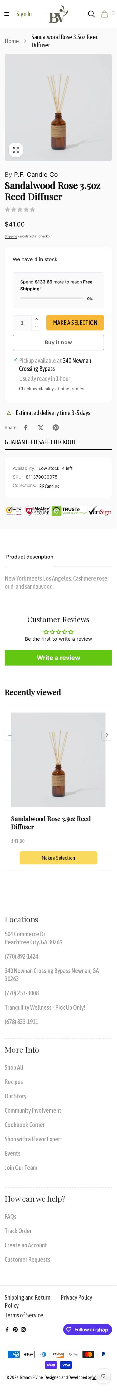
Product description (30, 557)
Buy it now (58, 342)
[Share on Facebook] (26, 427)
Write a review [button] (58, 657)
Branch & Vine (31, 1377)
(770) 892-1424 (21, 956)
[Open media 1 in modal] (58, 107)
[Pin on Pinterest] (56, 427)
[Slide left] (10, 735)
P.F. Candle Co (31, 174)
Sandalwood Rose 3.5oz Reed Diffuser (51, 823)
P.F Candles (49, 486)
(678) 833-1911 (21, 1021)
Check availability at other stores (51, 388)
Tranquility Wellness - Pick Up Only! (45, 1007)
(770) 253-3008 (22, 993)
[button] (7, 14)
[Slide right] (106, 735)
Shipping (11, 236)
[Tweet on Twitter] (41, 427)
